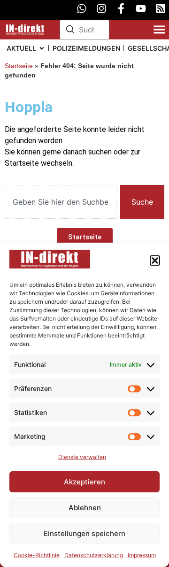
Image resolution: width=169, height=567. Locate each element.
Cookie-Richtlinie (37, 555)
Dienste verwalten (82, 456)
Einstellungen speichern (84, 533)
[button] (155, 260)
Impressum (142, 555)
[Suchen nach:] (85, 29)
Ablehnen (85, 507)
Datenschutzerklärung (93, 555)
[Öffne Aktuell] (41, 48)
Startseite (19, 65)
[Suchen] (70, 30)
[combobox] (60, 202)
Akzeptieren (84, 481)
